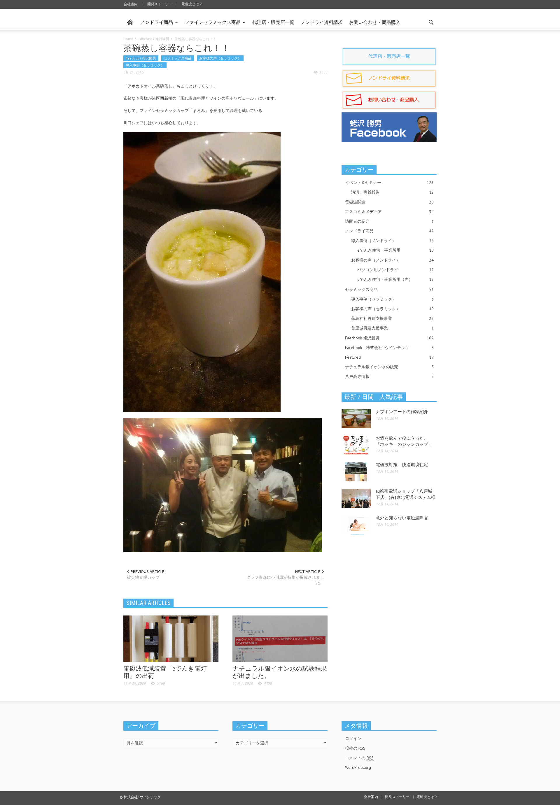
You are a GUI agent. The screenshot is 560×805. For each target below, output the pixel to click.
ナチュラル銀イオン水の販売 (389, 366)
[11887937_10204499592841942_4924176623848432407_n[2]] (202, 271)
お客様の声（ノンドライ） (392, 260)
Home (128, 39)
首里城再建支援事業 (392, 328)
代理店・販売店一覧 (273, 22)
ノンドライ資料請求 (322, 22)
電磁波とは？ (191, 4)
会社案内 (131, 4)
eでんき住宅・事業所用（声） (395, 279)
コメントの (359, 757)
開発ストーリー (159, 4)
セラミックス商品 (178, 58)
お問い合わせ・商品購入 (374, 22)
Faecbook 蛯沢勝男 (154, 39)
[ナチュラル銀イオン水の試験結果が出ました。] (280, 638)
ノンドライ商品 (155, 25)
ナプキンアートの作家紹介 (402, 411)
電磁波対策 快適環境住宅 (402, 464)
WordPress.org (358, 767)
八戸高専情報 (389, 376)
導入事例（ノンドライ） (392, 240)
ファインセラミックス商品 (211, 25)
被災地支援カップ (143, 577)
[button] (431, 22)
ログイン (353, 738)
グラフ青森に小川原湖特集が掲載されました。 (285, 580)
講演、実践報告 (392, 192)
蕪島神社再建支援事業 (392, 318)
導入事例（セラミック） (145, 65)
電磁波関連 (389, 202)
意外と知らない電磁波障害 (402, 517)
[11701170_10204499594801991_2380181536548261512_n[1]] (222, 484)
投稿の (355, 748)
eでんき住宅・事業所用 (395, 250)
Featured (389, 357)
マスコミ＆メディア (389, 211)
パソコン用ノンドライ (395, 269)
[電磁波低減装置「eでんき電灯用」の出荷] (170, 638)
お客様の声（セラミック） (220, 58)
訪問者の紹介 (389, 221)
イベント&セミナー (389, 182)
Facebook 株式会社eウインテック (389, 347)
